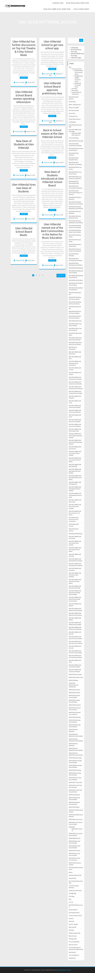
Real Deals (71, 930)
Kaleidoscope (72, 958)
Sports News (72, 113)
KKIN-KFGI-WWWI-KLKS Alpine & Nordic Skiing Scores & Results (75, 599)
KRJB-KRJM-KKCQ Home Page (77, 3)
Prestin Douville (20, 82)
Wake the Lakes (73, 936)
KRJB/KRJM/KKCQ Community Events (79, 72)
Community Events (77, 69)
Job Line (71, 902)
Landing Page (58, 3)
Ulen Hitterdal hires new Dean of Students (24, 188)
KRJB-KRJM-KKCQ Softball (76, 280)
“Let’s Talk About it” (74, 955)
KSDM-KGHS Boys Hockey (75, 758)
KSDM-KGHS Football (74, 692)
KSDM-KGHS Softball (74, 807)
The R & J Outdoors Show (75, 915)
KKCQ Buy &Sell (73, 939)
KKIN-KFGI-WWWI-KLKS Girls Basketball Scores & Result (75, 495)
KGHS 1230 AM (72, 927)
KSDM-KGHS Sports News (75, 674)
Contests (71, 918)
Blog (70, 899)
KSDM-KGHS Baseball (74, 794)
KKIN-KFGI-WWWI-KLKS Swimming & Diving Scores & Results (75, 442)
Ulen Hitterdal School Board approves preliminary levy (52, 88)
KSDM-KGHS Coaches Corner (76, 677)
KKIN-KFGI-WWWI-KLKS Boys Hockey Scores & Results (75, 513)
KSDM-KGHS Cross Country (76, 819)
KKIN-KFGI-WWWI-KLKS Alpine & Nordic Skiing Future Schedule (75, 592)
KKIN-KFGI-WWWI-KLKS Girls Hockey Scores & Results (75, 549)
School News (75, 90)
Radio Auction (72, 952)
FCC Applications (73, 116)
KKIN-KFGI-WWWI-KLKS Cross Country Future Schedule (75, 453)
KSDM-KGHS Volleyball (75, 705)
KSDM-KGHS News (73, 680)
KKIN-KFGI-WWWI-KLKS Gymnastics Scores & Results (75, 581)
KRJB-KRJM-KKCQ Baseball (76, 268)
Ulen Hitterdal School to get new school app (52, 45)
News (70, 67)
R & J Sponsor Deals (74, 110)
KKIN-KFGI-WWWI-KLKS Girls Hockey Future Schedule (75, 543)
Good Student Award (74, 912)
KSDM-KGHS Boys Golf (74, 838)
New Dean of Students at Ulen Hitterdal (24, 144)
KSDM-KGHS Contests (74, 689)
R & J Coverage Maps (74, 941)
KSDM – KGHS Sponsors (75, 104)
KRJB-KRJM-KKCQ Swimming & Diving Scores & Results (75, 192)
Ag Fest (71, 872)
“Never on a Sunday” (74, 107)
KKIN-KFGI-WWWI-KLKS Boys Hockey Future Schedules (75, 506)
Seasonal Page (72, 878)
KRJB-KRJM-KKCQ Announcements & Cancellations (73, 519)
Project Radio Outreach (75, 119)
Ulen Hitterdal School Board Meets (23, 231)
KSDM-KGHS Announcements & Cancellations (73, 685)
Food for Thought (73, 924)
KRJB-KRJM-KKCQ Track (75, 321)
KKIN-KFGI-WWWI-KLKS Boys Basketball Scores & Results (75, 477)
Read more (23, 77)
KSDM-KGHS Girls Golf (74, 850)
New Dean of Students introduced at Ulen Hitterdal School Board (52, 178)
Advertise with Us (73, 944)
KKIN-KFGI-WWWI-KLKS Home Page (57, 9)
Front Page (71, 896)
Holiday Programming (74, 933)
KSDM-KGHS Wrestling (74, 717)
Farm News (74, 88)
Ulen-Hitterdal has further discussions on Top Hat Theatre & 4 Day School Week (24, 48)
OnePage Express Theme (64, 970)
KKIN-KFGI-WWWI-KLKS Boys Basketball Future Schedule (75, 471)
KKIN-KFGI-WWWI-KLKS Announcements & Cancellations (75, 363)
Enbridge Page (72, 893)
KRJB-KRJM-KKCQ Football (76, 141)
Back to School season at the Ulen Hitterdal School (52, 133)
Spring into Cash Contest (75, 890)
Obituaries (71, 921)
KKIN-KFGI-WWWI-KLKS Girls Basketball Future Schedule (75, 488)
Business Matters (73, 909)
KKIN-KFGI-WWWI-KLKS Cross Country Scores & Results (75, 459)
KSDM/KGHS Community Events (78, 85)
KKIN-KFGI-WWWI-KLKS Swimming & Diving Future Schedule (75, 435)
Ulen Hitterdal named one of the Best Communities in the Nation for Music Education (52, 231)
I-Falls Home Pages (81, 9)
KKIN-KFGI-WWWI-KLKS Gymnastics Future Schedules (75, 574)
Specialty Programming (75, 875)
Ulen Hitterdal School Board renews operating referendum (24, 97)
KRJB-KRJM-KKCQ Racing (75, 533)
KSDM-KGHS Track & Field (75, 782)
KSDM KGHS (72, 827)
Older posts (61, 275)
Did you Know (72, 101)
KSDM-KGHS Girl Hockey (75, 770)
